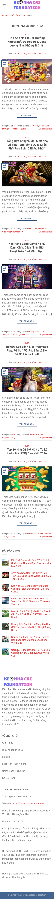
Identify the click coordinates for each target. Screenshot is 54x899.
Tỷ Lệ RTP (10, 537)
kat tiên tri (40, 54)
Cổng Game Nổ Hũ (37, 331)
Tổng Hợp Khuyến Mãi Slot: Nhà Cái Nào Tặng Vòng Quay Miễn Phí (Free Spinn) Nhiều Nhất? (27, 144)
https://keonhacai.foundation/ (28, 803)
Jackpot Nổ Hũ (8, 334)
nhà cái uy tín (17, 15)
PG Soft (39, 434)
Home (5, 15)
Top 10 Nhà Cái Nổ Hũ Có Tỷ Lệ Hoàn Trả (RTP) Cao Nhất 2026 (27, 451)
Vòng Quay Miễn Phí (14, 232)
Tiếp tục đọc (27, 115)
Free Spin (33, 228)
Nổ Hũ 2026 (34, 533)
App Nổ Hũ (33, 126)
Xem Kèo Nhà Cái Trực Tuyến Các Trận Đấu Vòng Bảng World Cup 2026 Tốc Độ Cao (31, 576)
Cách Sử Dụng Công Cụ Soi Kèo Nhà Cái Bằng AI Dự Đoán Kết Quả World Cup (30, 653)
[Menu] (4, 5)
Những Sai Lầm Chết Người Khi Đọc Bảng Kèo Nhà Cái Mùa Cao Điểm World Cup (30, 640)
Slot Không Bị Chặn (20, 129)
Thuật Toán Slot (22, 334)
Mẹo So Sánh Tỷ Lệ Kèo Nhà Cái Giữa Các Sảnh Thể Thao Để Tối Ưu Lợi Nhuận (31, 614)
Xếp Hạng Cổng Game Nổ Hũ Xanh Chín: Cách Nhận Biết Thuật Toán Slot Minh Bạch (27, 247)
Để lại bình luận (45, 129)
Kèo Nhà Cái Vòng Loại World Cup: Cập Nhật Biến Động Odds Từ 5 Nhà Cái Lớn (30, 588)
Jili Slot (32, 434)
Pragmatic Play (8, 437)
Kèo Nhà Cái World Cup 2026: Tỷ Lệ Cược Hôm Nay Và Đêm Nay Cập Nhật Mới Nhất (31, 563)
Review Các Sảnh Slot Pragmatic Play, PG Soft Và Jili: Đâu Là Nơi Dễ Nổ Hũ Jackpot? (27, 350)
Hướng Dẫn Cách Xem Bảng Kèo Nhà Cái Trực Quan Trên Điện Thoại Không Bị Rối (31, 627)
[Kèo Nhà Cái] (27, 5)
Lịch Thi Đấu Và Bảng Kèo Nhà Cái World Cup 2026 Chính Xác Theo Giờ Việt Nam (30, 601)
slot (27, 34)
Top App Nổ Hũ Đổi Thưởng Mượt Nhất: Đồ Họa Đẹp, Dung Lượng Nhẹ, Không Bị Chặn (27, 41)
